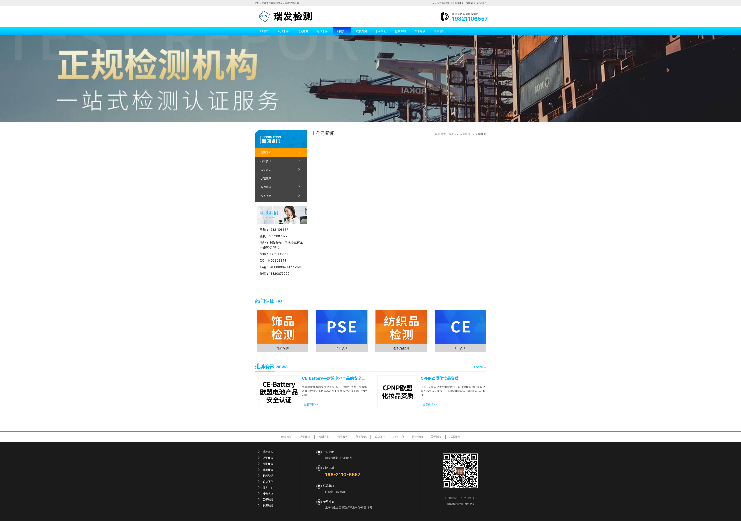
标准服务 (459, 3)
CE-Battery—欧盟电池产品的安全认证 (335, 378)
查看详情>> (311, 404)
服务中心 (381, 31)
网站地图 (481, 3)
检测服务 (448, 3)
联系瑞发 (439, 31)
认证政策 (266, 178)
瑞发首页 (264, 31)
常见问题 (266, 195)
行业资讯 (266, 161)
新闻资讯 (342, 31)
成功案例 (470, 3)
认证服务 (437, 3)
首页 (451, 134)
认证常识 (266, 169)
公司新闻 (266, 152)
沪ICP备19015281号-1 (460, 498)
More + (480, 367)
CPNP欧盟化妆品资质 (439, 378)
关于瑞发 (419, 31)
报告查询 (400, 31)
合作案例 (266, 187)
